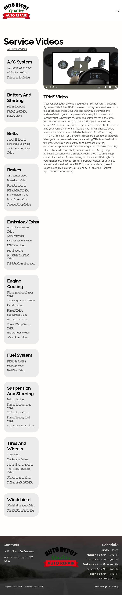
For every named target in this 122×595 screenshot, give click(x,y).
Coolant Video (15, 310)
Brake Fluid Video (16, 185)
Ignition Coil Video (17, 111)
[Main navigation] (118, 10)
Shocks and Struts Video (20, 425)
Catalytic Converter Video (21, 263)
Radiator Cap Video (17, 319)
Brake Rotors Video (17, 194)
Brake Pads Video (16, 180)
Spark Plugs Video (17, 314)
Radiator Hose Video (18, 332)
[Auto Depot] (16, 10)
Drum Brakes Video (17, 199)
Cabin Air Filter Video (18, 77)
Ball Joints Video (16, 399)
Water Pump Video (17, 337)
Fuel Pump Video (16, 360)
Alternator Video (16, 106)
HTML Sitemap (112, 586)
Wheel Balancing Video (20, 482)
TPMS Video (14, 454)
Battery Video (14, 115)
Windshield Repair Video (20, 510)
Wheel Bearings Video (19, 477)
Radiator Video (15, 305)
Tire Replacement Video (20, 464)
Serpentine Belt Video (19, 143)
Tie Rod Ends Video (17, 412)
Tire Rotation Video (17, 459)
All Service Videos (17, 49)
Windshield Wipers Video (21, 505)
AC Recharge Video (17, 72)
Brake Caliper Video (18, 190)
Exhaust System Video (19, 240)
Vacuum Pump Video (19, 204)
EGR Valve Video (16, 245)
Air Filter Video (15, 250)
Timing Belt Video (16, 139)
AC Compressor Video (19, 67)
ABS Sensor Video (17, 175)
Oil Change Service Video (21, 300)
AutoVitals (18, 586)
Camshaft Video (16, 235)
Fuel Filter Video (16, 370)
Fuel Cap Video (15, 365)
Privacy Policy (100, 586)
